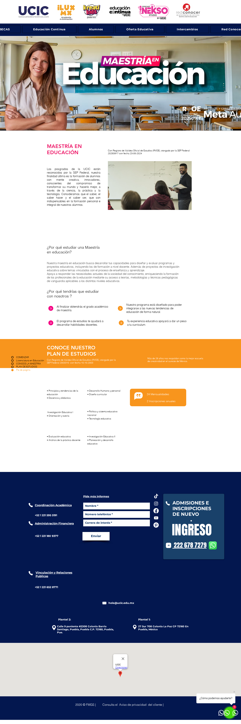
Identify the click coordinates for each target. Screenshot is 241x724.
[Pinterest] (156, 525)
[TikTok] (156, 496)
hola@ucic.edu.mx (121, 603)
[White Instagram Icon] (156, 503)
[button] (133, 705)
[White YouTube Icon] (156, 518)
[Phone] (30, 505)
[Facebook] (156, 510)
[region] (150, 185)
